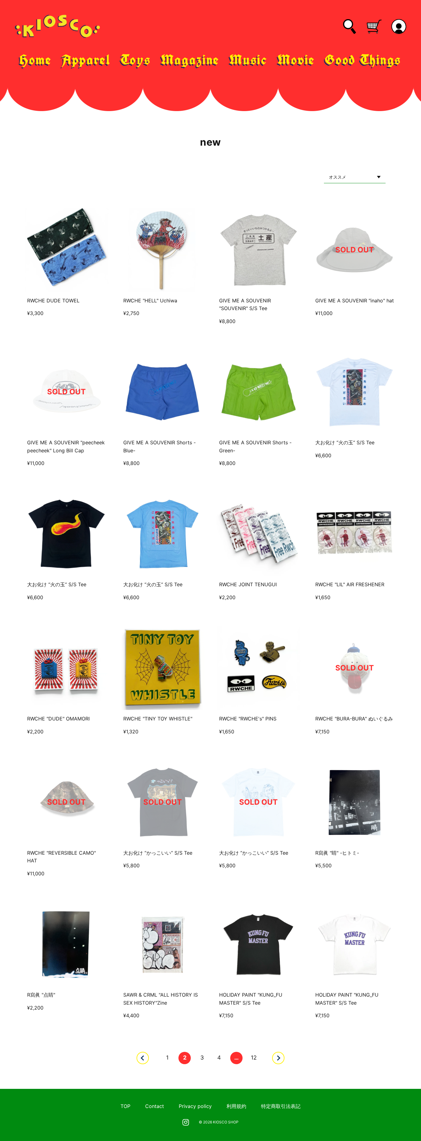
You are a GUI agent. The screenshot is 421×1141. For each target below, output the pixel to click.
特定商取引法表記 (280, 1106)
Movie (296, 60)
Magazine (190, 60)
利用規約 (236, 1106)
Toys (136, 60)
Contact (154, 1106)
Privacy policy (195, 1106)
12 (254, 1057)
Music (248, 60)
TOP (125, 1106)
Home (36, 60)
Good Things (363, 60)
